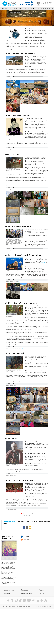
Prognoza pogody (7, 593)
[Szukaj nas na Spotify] (24, 599)
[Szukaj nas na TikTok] (20, 599)
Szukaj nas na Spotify (46, 8)
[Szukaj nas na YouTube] (29, 599)
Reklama (32, 8)
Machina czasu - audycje (10, 522)
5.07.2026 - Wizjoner (11, 439)
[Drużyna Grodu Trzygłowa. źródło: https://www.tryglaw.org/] (14, 487)
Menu (52, 8)
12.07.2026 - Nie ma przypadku (15, 353)
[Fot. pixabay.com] (14, 33)
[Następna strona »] (33, 513)
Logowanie (42, 590)
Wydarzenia (21, 522)
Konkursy (21, 8)
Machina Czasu (11, 26)
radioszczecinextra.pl (25, 590)
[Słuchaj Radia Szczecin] (4, 3)
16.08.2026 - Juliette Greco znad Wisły (17, 115)
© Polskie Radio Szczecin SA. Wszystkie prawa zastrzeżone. (12, 606)
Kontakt (5, 524)
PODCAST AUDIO (26, 536)
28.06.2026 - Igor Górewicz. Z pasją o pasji (18, 480)
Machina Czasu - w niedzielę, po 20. (7, 537)
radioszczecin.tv (24, 592)
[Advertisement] (14, 617)
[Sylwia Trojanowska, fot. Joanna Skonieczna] (14, 264)
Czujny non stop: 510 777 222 (9, 590)
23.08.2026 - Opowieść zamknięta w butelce (19, 53)
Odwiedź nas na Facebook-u (38, 8)
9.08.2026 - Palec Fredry (12, 154)
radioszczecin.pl (24, 589)
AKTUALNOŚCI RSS (26, 539)
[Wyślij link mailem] (30, 527)
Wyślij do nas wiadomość (47, 8)
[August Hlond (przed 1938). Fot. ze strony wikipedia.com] (14, 452)
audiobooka (43, 262)
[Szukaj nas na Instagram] (16, 599)
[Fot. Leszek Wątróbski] (14, 310)
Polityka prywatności (37, 606)
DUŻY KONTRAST (43, 593)
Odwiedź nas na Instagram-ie (42, 8)
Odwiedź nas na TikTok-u (44, 8)
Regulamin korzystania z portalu (28, 606)
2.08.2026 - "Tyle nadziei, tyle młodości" (18, 227)
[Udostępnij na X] (27, 527)
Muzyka (15, 8)
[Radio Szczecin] (27, 3)
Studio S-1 (26, 8)
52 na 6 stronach (27, 515)
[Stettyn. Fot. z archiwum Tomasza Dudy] (14, 60)
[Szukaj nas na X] (12, 599)
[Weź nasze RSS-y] (45, 599)
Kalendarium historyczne (43, 522)
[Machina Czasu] (27, 18)
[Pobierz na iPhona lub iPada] (38, 599)
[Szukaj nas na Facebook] (8, 599)
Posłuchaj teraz (43, 589)
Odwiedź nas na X (40, 8)
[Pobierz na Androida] (33, 599)
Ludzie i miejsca (30, 522)
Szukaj (49, 8)
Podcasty (11, 8)
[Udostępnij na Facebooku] (24, 527)
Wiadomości (5, 8)
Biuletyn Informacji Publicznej (27, 593)
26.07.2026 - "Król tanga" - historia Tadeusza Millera (22, 255)
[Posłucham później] (16, 78)
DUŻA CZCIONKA (43, 592)
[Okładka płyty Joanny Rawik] (14, 126)
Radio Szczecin (5, 26)
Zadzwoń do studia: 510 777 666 (9, 589)
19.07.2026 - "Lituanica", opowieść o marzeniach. (21, 303)
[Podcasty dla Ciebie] (41, 599)
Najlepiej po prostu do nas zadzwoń (36, 8)
